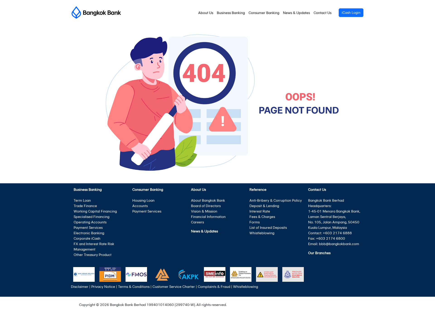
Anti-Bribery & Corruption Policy (275, 200)
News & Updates (296, 13)
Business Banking (231, 13)
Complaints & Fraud (214, 286)
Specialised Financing (91, 217)
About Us (205, 13)
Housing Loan (143, 200)
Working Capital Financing (95, 211)
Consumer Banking (264, 13)
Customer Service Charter (173, 286)
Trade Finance (85, 206)
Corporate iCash (87, 238)
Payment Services (88, 227)
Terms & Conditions (134, 286)
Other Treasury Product (92, 255)
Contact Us (322, 13)
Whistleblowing (261, 233)
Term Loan (82, 200)
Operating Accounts (90, 222)
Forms (254, 222)
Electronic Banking (89, 233)
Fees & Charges (262, 217)
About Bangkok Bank (208, 200)
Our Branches (319, 253)
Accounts (140, 206)
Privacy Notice (103, 286)
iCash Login (351, 12)
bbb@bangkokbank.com (339, 244)
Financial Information (208, 217)
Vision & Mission (204, 211)
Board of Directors (206, 206)
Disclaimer (79, 286)
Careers (197, 222)
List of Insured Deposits (268, 227)
